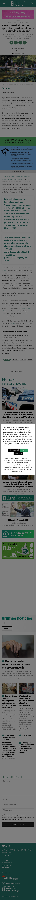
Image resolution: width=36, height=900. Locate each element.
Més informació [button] (14, 450)
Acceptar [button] (24, 450)
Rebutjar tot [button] (18, 453)
